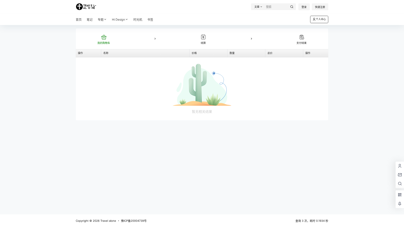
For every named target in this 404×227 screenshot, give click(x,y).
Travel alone (108, 220)
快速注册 (320, 7)
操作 (80, 53)
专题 (101, 19)
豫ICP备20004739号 (134, 220)
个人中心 (321, 19)
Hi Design (118, 19)
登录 (304, 7)
